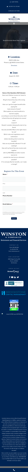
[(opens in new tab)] (14, 283)
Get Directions (14, 262)
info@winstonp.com (15, 251)
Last (4, 193)
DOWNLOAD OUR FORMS (14, 10)
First (4, 183)
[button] (13, 6)
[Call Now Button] (14, 470)
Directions (14, 65)
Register (14, 218)
